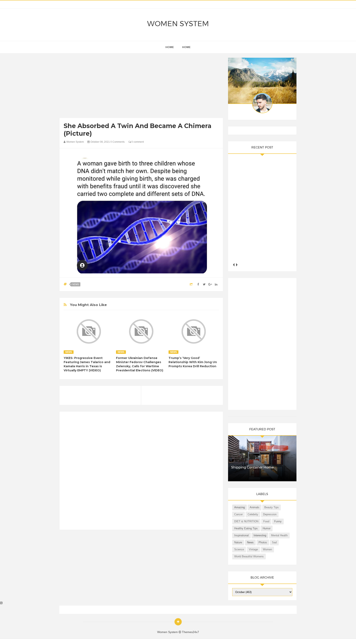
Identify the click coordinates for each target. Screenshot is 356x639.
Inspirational (241, 535)
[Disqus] (141, 472)
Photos (263, 542)
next (236, 264)
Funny (278, 521)
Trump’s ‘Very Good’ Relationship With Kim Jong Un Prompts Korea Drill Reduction (193, 362)
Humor (267, 528)
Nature (238, 542)
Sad (274, 542)
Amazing (239, 507)
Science (239, 549)
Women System (178, 23)
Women (267, 549)
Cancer (238, 514)
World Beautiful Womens (249, 556)
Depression (269, 514)
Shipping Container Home (252, 467)
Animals (254, 507)
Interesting (260, 535)
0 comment (137, 141)
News (75, 284)
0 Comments (117, 141)
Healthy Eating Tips (246, 528)
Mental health (279, 535)
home (169, 47)
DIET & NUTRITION (246, 521)
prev (233, 264)
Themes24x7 (190, 632)
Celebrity (253, 514)
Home (186, 47)
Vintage (253, 549)
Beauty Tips (271, 507)
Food (266, 521)
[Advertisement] (141, 86)
